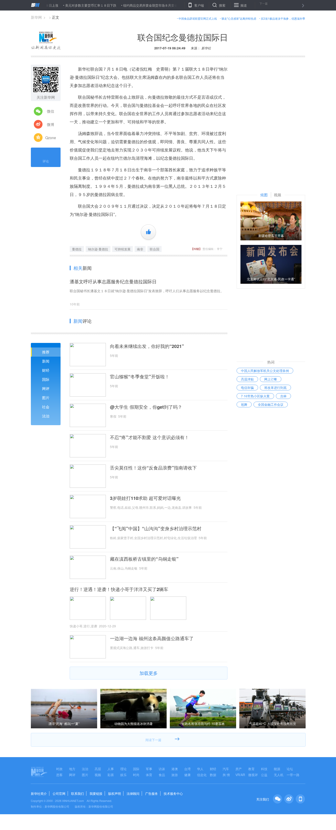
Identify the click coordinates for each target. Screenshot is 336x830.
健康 (187, 775)
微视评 (253, 775)
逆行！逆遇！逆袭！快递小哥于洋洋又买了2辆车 (119, 589)
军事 (149, 769)
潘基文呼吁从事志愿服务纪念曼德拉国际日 (113, 281)
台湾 (187, 769)
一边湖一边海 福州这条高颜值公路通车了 (152, 638)
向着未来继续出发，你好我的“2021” (147, 346)
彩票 (110, 775)
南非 (140, 249)
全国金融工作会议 (270, 404)
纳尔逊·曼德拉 (98, 249)
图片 (45, 397)
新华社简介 (39, 793)
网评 (45, 388)
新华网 (36, 17)
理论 (123, 769)
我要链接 (96, 793)
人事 (110, 769)
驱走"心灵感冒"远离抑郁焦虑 (238, 18)
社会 (45, 406)
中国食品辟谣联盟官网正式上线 (198, 18)
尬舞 (244, 404)
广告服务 (151, 793)
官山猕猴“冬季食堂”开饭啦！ (139, 376)
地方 (72, 769)
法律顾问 (133, 793)
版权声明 (114, 793)
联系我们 (77, 793)
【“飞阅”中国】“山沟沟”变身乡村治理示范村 (155, 528)
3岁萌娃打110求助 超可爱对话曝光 (145, 498)
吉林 (283, 396)
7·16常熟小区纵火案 (255, 396)
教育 (251, 769)
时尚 (136, 775)
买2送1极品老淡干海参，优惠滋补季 (283, 18)
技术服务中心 (173, 793)
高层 (98, 769)
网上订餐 (270, 379)
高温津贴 (247, 379)
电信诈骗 (247, 387)
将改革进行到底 (275, 387)
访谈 (162, 769)
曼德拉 (77, 249)
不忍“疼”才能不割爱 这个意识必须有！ (149, 437)
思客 (59, 775)
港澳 (174, 769)
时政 (59, 769)
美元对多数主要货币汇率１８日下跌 (73, 5)
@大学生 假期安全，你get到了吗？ (146, 407)
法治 (45, 416)
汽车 (226, 769)
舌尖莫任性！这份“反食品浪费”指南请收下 (153, 467)
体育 (149, 775)
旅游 (174, 775)
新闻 (45, 361)
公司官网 (59, 793)
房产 (238, 769)
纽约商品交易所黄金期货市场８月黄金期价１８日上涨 (144, 5)
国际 (45, 379)
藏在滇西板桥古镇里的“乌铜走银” (144, 559)
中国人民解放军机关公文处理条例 (265, 370)
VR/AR (240, 775)
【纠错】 (196, 249)
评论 (46, 161)
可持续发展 (123, 249)
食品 (162, 775)
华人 (200, 769)
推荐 (45, 352)
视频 (98, 775)
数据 (213, 775)
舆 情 (226, 775)
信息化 (202, 775)
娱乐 (123, 775)
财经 (45, 370)
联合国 (154, 249)
